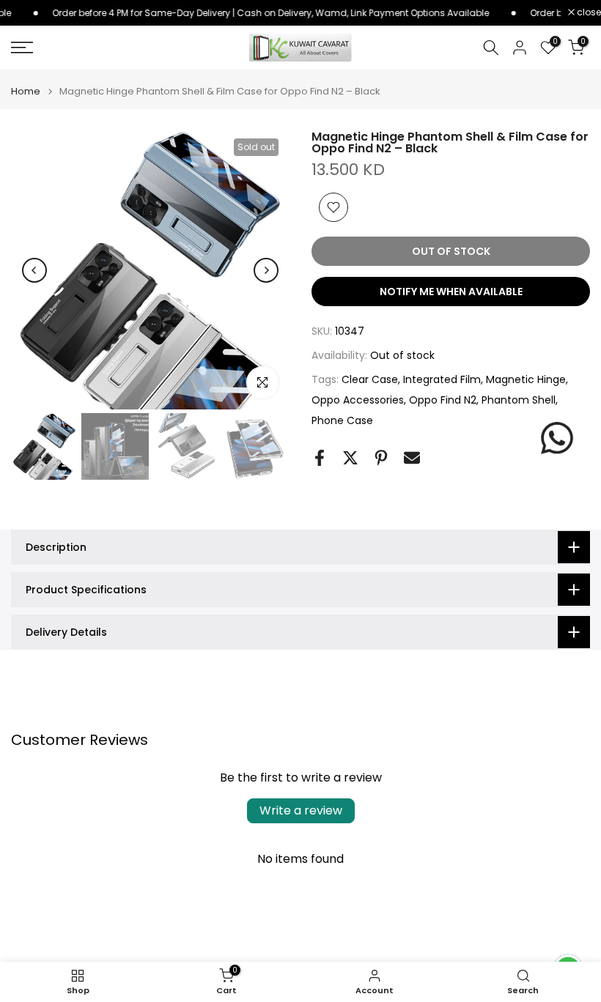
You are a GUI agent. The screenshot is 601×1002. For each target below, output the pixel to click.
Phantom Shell (519, 400)
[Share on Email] (412, 458)
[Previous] (34, 270)
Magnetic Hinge (526, 379)
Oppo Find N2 (442, 400)
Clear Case (370, 379)
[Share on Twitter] (350, 458)
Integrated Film (442, 379)
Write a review (300, 810)
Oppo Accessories (357, 400)
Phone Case (342, 420)
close (588, 12)
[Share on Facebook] (319, 458)
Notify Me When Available (451, 291)
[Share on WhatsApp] (557, 438)
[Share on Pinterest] (381, 458)
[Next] (266, 270)
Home (25, 91)
